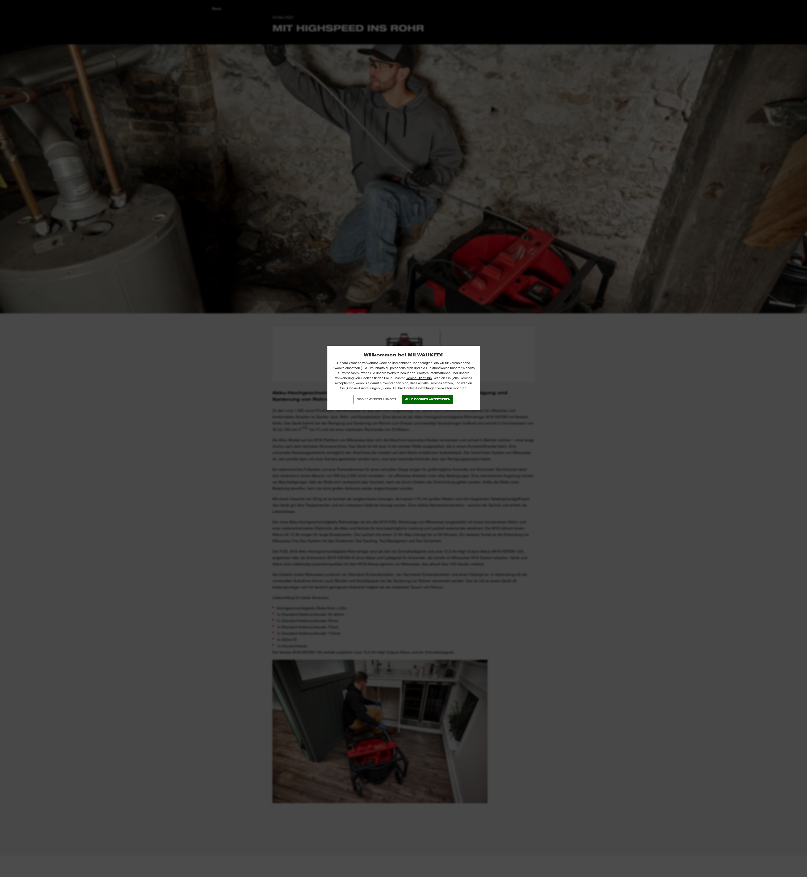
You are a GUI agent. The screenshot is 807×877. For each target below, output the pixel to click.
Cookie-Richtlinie (419, 378)
